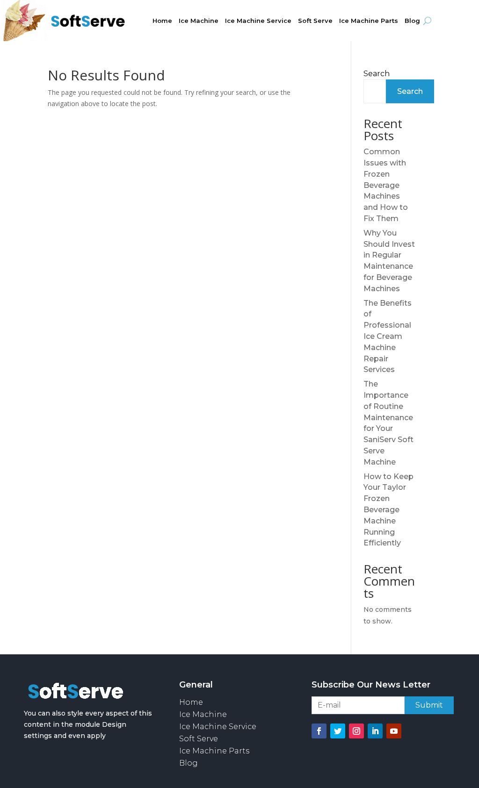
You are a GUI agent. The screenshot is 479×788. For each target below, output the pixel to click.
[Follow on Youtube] (393, 731)
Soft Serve (315, 20)
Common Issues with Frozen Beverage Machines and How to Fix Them (385, 185)
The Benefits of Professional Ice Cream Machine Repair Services (387, 336)
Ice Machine (198, 20)
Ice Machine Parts (368, 20)
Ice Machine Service (258, 20)
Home (162, 20)
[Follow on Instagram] (356, 731)
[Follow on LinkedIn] (375, 731)
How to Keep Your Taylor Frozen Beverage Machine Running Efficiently (388, 510)
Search (376, 73)
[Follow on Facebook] (319, 731)
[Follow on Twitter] (337, 731)
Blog (412, 20)
